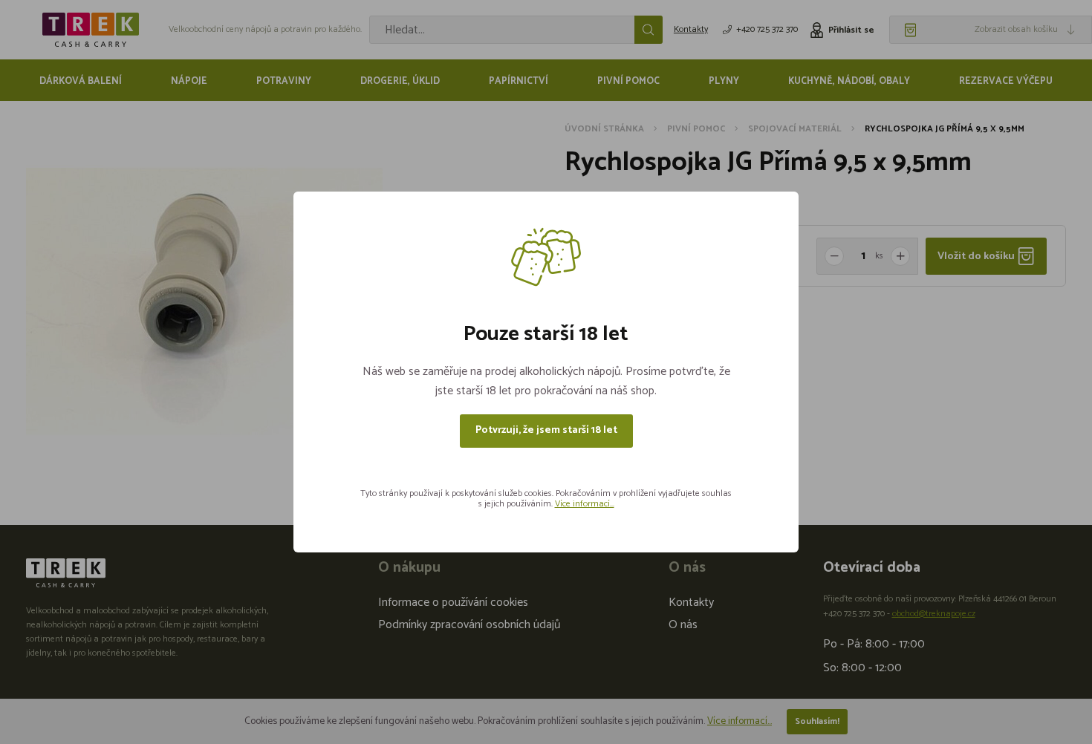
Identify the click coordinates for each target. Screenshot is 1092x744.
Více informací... (584, 504)
